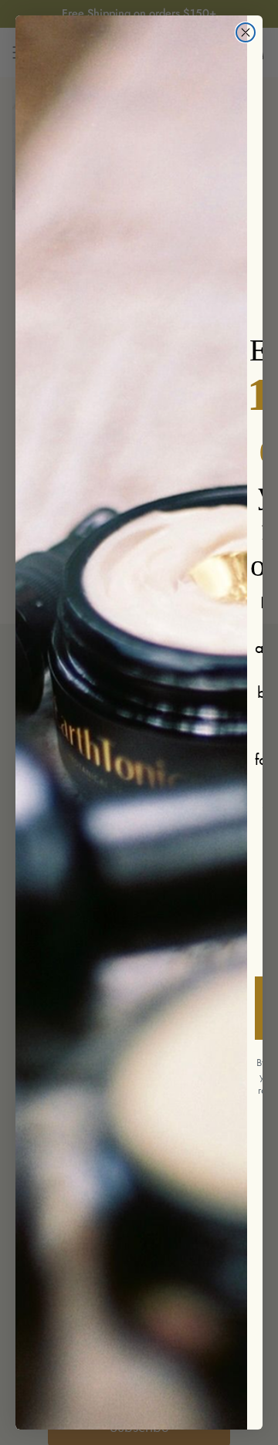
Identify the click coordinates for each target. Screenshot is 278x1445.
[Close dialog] (245, 32)
